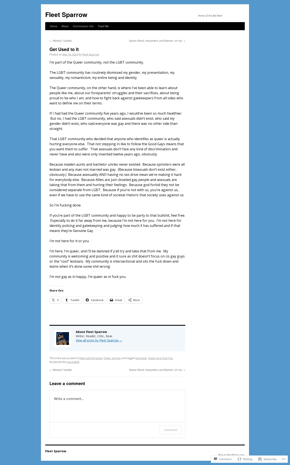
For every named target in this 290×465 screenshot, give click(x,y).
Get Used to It (64, 49)
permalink (73, 362)
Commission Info (83, 26)
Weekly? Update (60, 40)
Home (53, 26)
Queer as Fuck (112, 358)
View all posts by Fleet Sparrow (99, 340)
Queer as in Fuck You (160, 358)
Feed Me (103, 26)
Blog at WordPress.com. (231, 455)
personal (141, 358)
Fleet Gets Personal (90, 358)
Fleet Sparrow (66, 14)
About (65, 26)
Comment (170, 430)
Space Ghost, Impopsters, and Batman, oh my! (157, 40)
